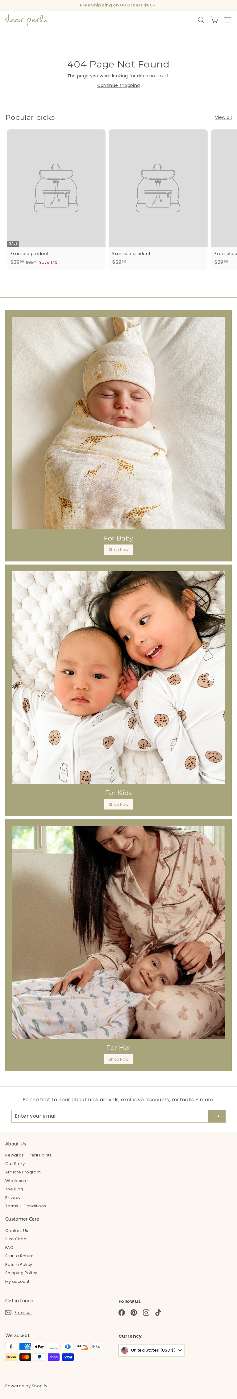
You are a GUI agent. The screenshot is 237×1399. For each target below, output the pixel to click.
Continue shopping (118, 85)
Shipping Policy (21, 1273)
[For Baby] (118, 423)
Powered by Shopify (26, 1386)
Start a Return (19, 1256)
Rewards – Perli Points (28, 1155)
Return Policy (18, 1264)
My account (17, 1281)
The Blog (14, 1189)
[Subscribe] (217, 1116)
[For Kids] (118, 677)
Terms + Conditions (25, 1206)
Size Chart (16, 1239)
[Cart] (214, 20)
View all (223, 117)
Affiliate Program (23, 1172)
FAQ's (11, 1247)
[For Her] (118, 932)
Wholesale (16, 1181)
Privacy (12, 1198)
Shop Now (118, 549)
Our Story (15, 1164)
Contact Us (16, 1231)
